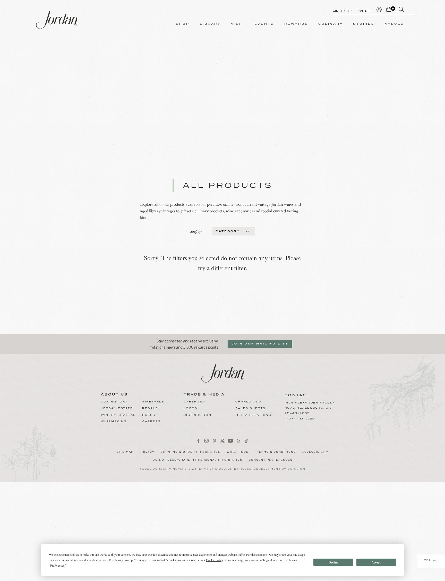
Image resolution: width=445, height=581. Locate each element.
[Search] (401, 10)
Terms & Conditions (276, 452)
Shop (183, 24)
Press (148, 415)
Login (379, 9)
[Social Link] (198, 441)
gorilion (296, 469)
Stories (363, 24)
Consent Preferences (271, 460)
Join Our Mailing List (260, 344)
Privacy (147, 452)
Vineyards (153, 401)
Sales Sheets (250, 408)
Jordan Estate (117, 408)
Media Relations (253, 415)
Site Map (125, 452)
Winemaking (114, 421)
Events (264, 24)
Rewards (296, 24)
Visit (237, 24)
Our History (114, 401)
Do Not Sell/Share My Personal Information (198, 460)
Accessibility (315, 452)
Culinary (330, 24)
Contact (363, 11)
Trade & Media (204, 395)
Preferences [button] (57, 565)
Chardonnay (248, 401)
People (150, 408)
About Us (114, 395)
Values (394, 24)
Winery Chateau (118, 415)
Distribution (197, 415)
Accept (376, 562)
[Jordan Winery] (56, 20)
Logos (190, 408)
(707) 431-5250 (300, 418)
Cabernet (194, 401)
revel (245, 469)
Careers (151, 421)
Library (210, 24)
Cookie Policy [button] (214, 560)
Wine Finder (342, 11)
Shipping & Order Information (191, 452)
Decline (333, 562)
